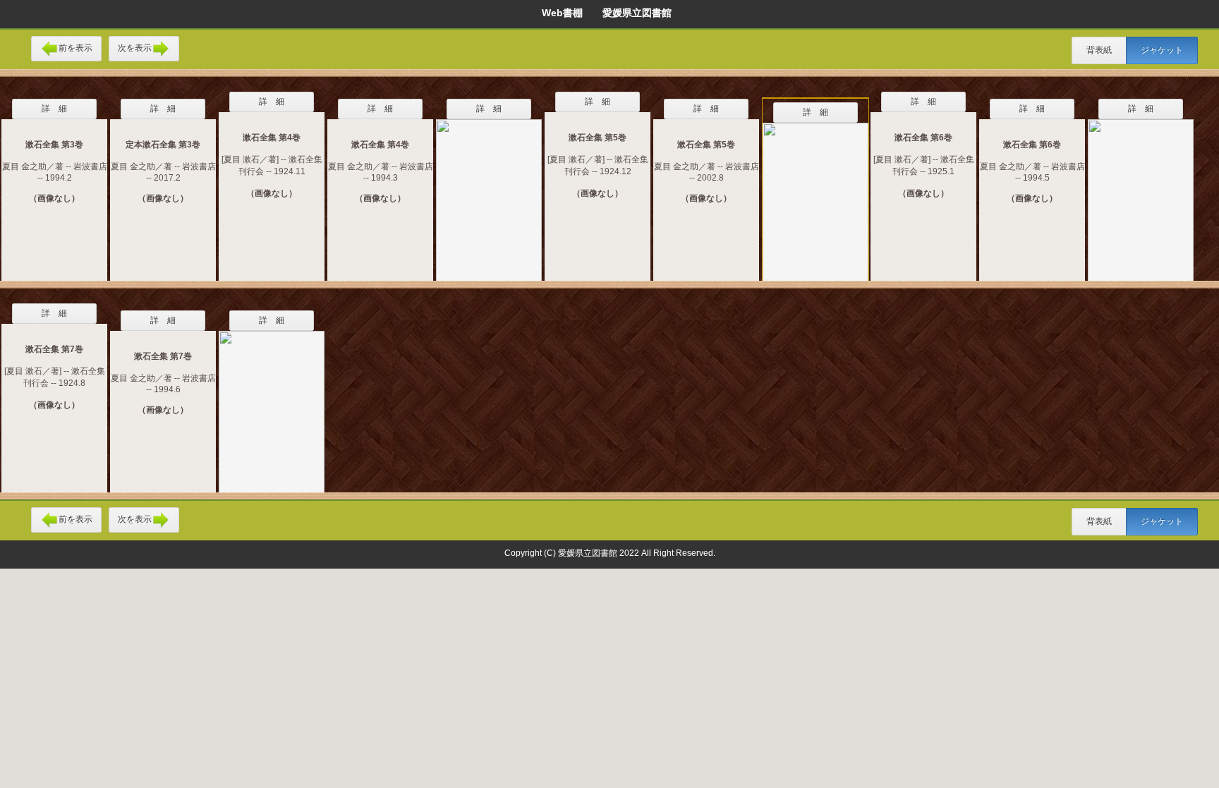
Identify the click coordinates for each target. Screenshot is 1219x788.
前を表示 (75, 48)
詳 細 (54, 109)
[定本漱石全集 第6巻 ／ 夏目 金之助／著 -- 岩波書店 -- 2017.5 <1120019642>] (1141, 191)
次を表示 (135, 48)
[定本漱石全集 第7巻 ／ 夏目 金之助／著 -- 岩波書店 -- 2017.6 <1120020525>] (272, 403)
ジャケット (1162, 50)
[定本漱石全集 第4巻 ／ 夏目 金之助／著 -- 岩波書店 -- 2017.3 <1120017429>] (489, 191)
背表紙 (1099, 50)
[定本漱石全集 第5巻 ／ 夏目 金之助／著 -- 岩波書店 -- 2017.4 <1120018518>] (815, 195)
